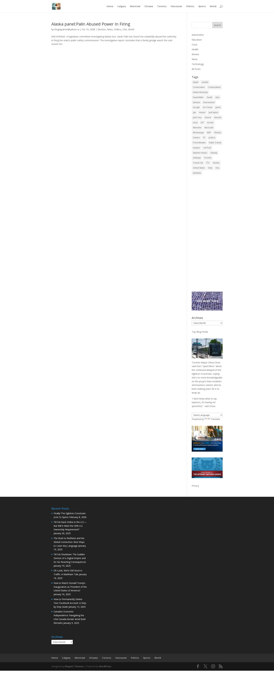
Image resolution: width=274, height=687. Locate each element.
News (110, 29)
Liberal (208, 117)
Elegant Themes (74, 666)
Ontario (196, 137)
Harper (202, 112)
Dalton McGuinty (200, 92)
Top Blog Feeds (200, 331)
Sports (202, 6)
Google (196, 107)
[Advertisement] (207, 235)
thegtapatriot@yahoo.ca (66, 29)
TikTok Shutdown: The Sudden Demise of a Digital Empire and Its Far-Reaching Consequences (70, 558)
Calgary (121, 6)
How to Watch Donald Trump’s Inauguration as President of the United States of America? (70, 587)
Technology (198, 64)
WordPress (105, 666)
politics (212, 137)
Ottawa (148, 6)
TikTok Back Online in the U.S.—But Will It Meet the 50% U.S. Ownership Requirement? (70, 526)
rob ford (207, 147)
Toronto (161, 6)
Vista (210, 167)
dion (217, 97)
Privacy (195, 485)
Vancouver (176, 6)
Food (194, 44)
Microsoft (209, 127)
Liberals (217, 117)
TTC (208, 162)
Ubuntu (216, 162)
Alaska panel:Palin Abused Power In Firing (90, 24)
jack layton (213, 112)
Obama (217, 132)
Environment (209, 102)
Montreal (135, 6)
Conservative (199, 87)
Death (209, 97)
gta (194, 112)
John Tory (197, 117)
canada (205, 82)
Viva (217, 167)
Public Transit (215, 142)
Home (110, 6)
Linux (195, 122)
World (213, 6)
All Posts (196, 68)
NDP (209, 132)
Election (102, 29)
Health (195, 49)
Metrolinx (197, 127)
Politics (190, 6)
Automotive (198, 34)
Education (197, 39)
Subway (213, 152)
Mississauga (198, 132)
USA (125, 29)
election (196, 102)
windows (197, 173)
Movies (195, 54)
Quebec (196, 147)
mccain (210, 122)
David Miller (198, 97)
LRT (202, 122)
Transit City (198, 162)
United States (199, 167)
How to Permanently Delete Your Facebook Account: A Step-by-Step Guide (70, 603)
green (218, 107)
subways (197, 157)
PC (204, 137)
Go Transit (207, 107)
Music (195, 59)
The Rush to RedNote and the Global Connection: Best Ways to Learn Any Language (69, 542)
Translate (215, 419)
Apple (195, 82)
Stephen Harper (200, 152)
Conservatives (214, 87)
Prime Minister (199, 142)
